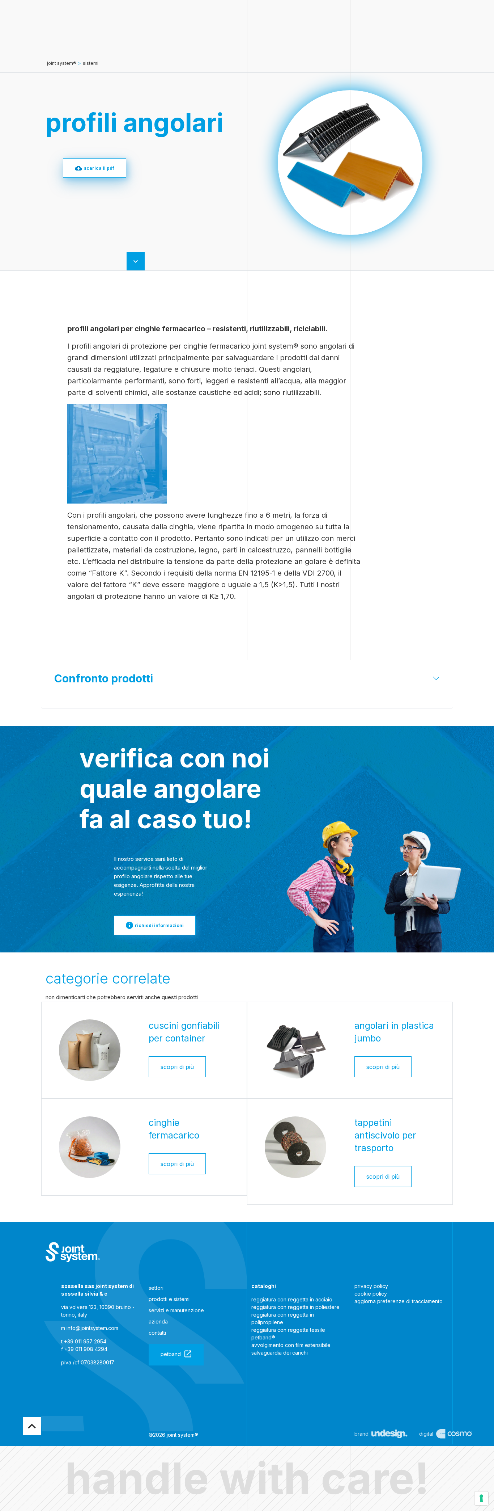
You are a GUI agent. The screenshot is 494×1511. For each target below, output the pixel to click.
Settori (156, 1288)
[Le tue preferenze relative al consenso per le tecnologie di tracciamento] (481, 1498)
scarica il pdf (99, 168)
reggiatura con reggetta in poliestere (295, 1307)
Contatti (157, 1333)
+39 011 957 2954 (85, 1341)
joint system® (61, 63)
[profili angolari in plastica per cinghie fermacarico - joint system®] (73, 1252)
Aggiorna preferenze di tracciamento (398, 1301)
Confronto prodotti (103, 678)
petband (171, 1354)
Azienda (158, 1321)
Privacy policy (371, 1286)
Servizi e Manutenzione (176, 1310)
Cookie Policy (370, 1294)
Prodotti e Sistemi (169, 1299)
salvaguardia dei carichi (279, 1353)
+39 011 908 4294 (85, 1349)
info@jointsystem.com (92, 1328)
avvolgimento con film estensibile (291, 1345)
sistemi (90, 63)
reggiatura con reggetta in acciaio (291, 1299)
